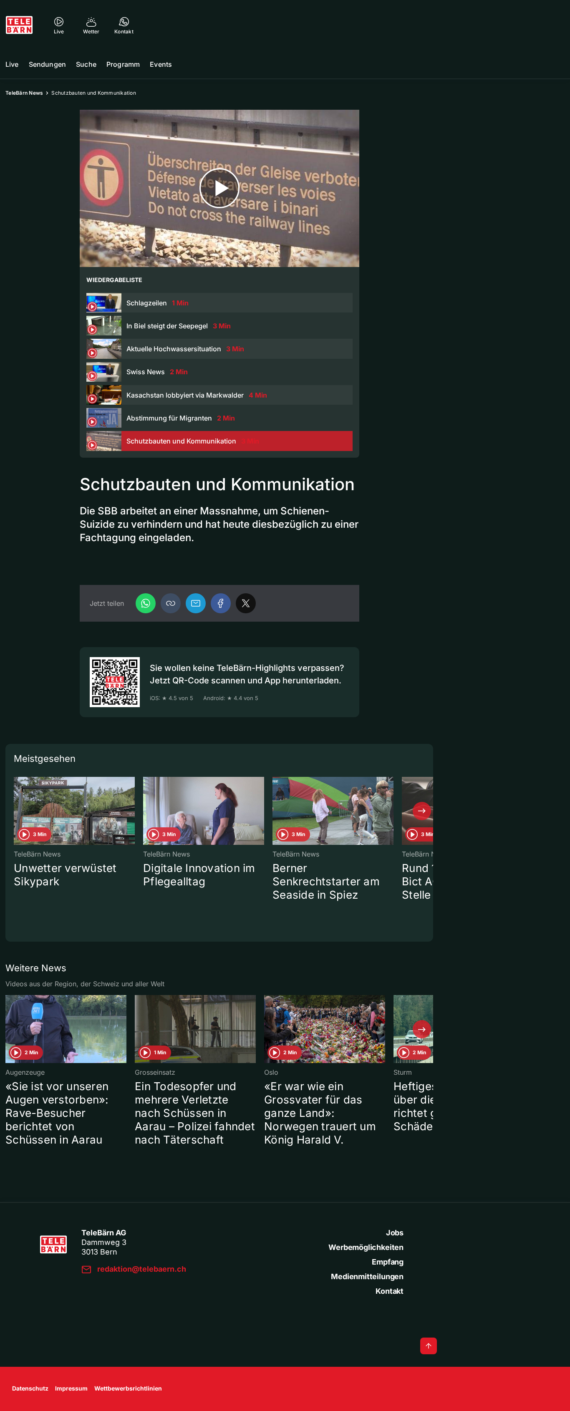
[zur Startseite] (19, 25)
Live (12, 64)
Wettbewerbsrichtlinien (128, 1388)
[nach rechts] (422, 811)
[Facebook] (221, 603)
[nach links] (17, 811)
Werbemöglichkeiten (366, 1247)
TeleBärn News (24, 93)
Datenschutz (30, 1388)
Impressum (71, 1388)
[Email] (196, 603)
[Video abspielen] (219, 188)
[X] (246, 603)
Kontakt (390, 1291)
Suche (86, 64)
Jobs (395, 1232)
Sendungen (47, 64)
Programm (123, 64)
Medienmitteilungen (367, 1276)
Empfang (388, 1261)
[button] (171, 603)
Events (161, 64)
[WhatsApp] (146, 603)
